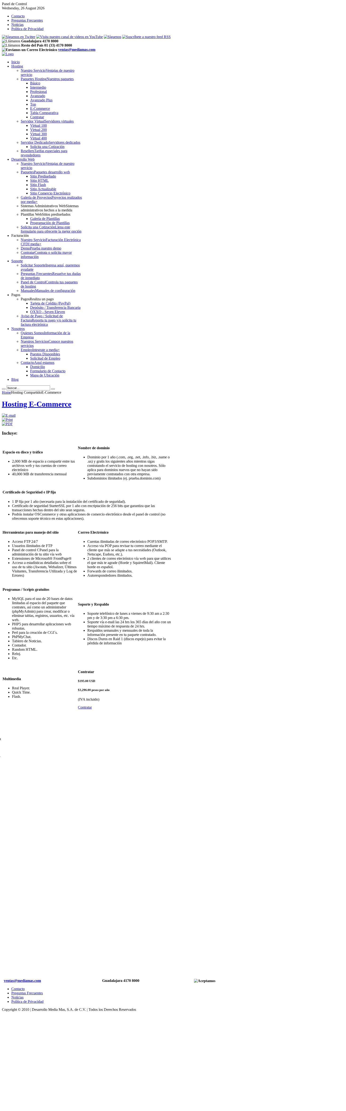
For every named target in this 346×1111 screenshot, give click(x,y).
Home (6, 392)
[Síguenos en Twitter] (18, 37)
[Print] (7, 420)
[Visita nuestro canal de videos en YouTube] (69, 37)
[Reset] (53, 389)
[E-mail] (9, 415)
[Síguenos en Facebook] (112, 37)
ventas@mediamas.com (76, 50)
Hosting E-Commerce (36, 404)
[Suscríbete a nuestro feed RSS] (146, 37)
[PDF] (7, 424)
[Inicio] (8, 54)
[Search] (4, 389)
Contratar (85, 707)
